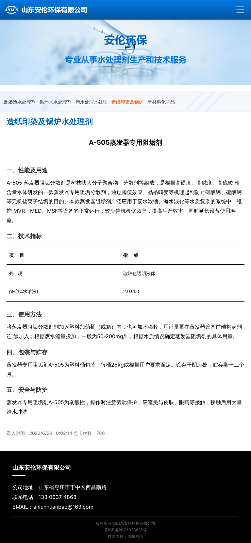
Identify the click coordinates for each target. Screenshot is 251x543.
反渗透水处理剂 (20, 102)
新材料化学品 (161, 102)
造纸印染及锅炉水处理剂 (127, 103)
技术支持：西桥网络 (125, 536)
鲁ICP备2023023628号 (125, 529)
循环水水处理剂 (56, 102)
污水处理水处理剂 (91, 103)
